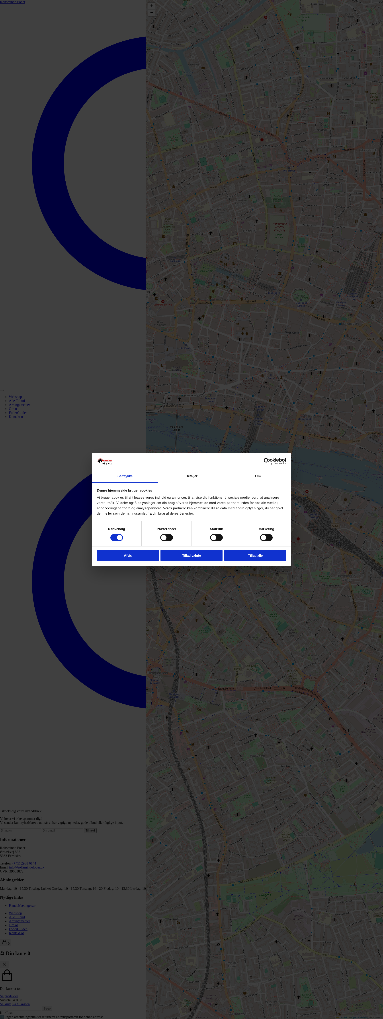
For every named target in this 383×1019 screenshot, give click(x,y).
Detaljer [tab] (192, 476)
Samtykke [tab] (125, 476)
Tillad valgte (191, 555)
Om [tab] (258, 476)
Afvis (128, 555)
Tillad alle (255, 555)
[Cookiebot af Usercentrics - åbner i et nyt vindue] (267, 461)
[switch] (166, 537)
